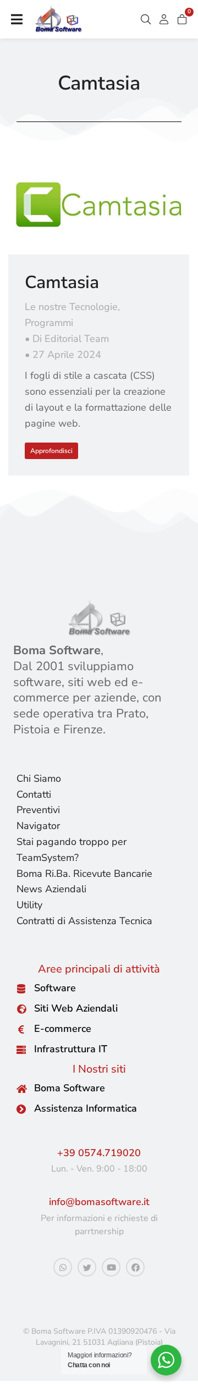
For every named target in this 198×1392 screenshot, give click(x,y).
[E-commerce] (21, 1029)
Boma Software (69, 1088)
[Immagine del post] (98, 204)
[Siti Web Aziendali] (21, 1009)
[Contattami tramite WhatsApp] (62, 1267)
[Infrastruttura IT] (21, 1049)
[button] (17, 19)
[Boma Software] (21, 1088)
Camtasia (62, 282)
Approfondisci (51, 450)
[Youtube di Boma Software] (111, 1267)
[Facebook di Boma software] (135, 1267)
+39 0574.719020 (99, 1152)
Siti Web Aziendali (76, 1008)
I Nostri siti (99, 1069)
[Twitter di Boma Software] (87, 1267)
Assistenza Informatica (85, 1108)
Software (55, 988)
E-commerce (62, 1028)
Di (70, 338)
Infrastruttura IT (70, 1049)
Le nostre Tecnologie (71, 306)
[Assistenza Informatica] (21, 1109)
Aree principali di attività (99, 969)
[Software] (21, 988)
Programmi (49, 322)
